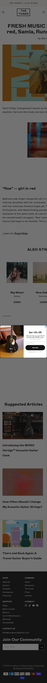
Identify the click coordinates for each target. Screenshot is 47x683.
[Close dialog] (45, 326)
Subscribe (35, 347)
